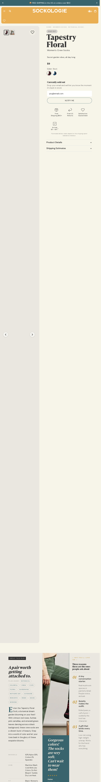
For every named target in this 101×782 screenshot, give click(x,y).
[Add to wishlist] (32, 32)
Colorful (14, 685)
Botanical (25, 681)
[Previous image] (5, 334)
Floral (13, 689)
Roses (24, 698)
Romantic (14, 698)
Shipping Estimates (56, 148)
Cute (32, 685)
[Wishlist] (4, 21)
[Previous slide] (3, 3)
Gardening (24, 689)
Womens (13, 702)
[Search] (10, 11)
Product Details (54, 142)
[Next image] (32, 334)
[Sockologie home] (50, 11)
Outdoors (28, 694)
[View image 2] (12, 32)
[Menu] (4, 11)
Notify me (69, 100)
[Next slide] (97, 3)
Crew (24, 685)
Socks (32, 698)
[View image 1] (6, 32)
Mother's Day (15, 694)
